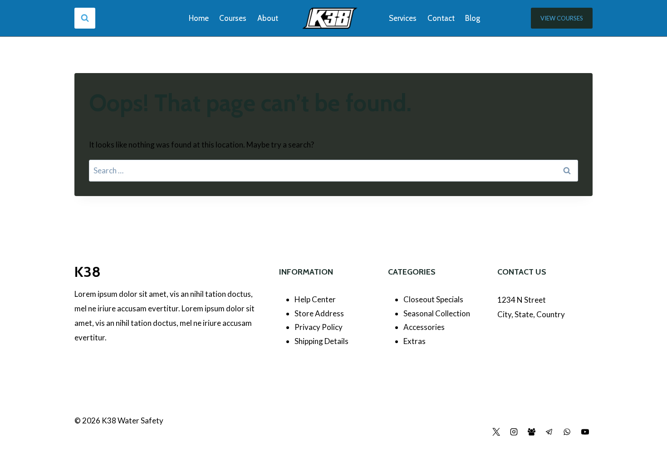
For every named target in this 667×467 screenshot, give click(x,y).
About (267, 18)
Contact (441, 18)
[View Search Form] (84, 18)
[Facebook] (478, 432)
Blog (472, 18)
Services (403, 18)
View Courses (561, 18)
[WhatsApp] (567, 432)
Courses (232, 18)
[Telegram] (549, 432)
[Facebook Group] (531, 432)
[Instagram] (514, 432)
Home (199, 18)
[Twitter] (496, 432)
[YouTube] (585, 432)
